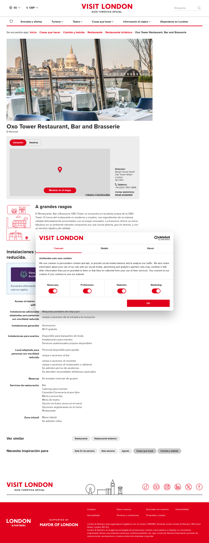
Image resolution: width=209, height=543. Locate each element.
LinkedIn (178, 487)
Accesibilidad (93, 515)
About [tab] (150, 248)
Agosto (125, 451)
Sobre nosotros (124, 509)
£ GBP (30, 8)
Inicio (33, 32)
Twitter (188, 487)
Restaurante (95, 32)
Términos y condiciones (128, 515)
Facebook (199, 487)
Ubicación (18, 142)
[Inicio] (11, 22)
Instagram (167, 487)
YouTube (156, 487)
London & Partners (19, 522)
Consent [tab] (58, 248)
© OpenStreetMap (102, 194)
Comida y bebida (74, 32)
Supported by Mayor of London (59, 522)
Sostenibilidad (182, 509)
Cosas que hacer (49, 32)
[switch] (87, 290)
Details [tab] (104, 248)
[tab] (18, 143)
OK (148, 303)
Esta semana (108, 451)
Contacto (91, 509)
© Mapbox (89, 194)
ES (15, 8)
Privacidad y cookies (155, 515)
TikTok (145, 487)
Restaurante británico (118, 32)
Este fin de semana (85, 451)
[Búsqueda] (199, 7)
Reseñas (33, 142)
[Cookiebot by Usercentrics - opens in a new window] (156, 238)
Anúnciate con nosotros (157, 509)
